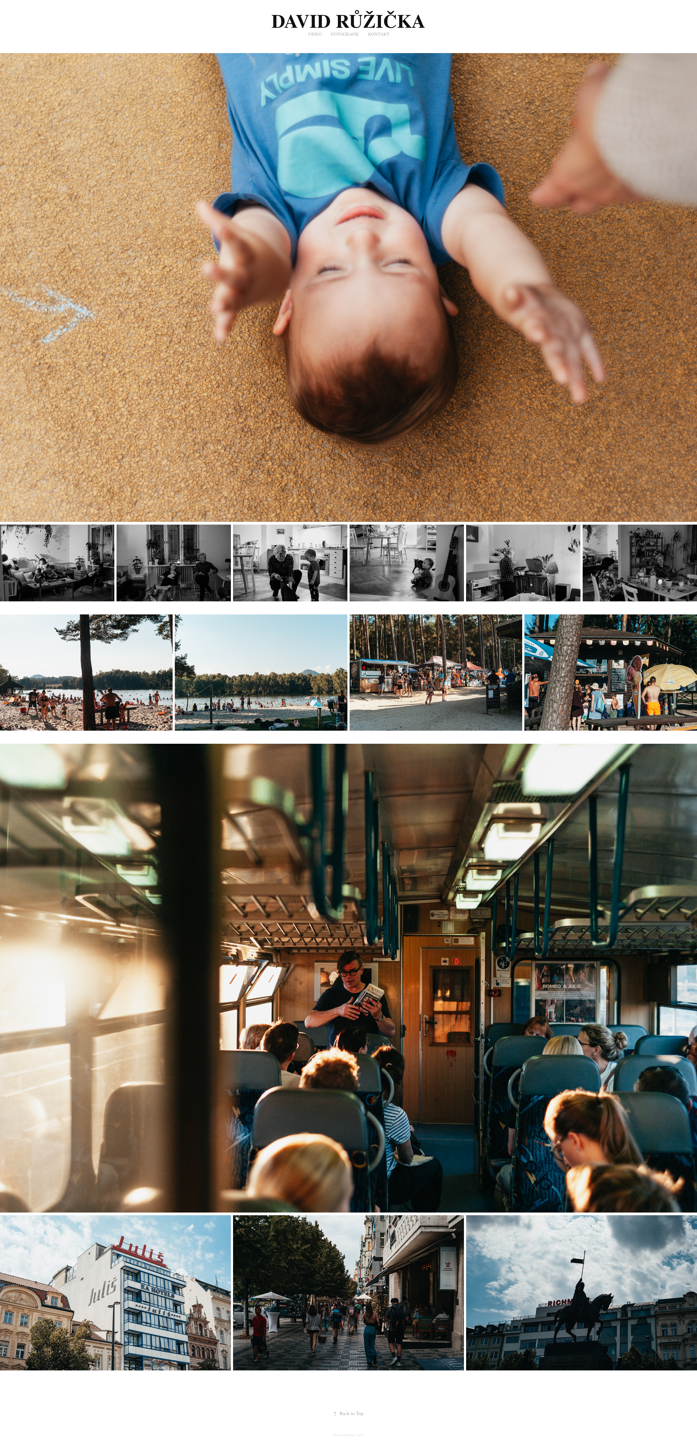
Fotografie (345, 34)
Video (315, 34)
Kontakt (378, 34)
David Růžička (348, 20)
